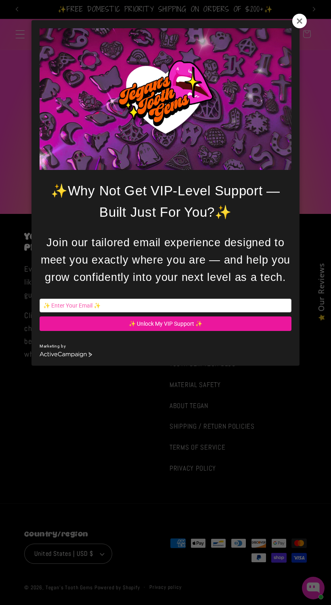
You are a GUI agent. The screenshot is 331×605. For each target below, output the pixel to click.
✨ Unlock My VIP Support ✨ (165, 323)
